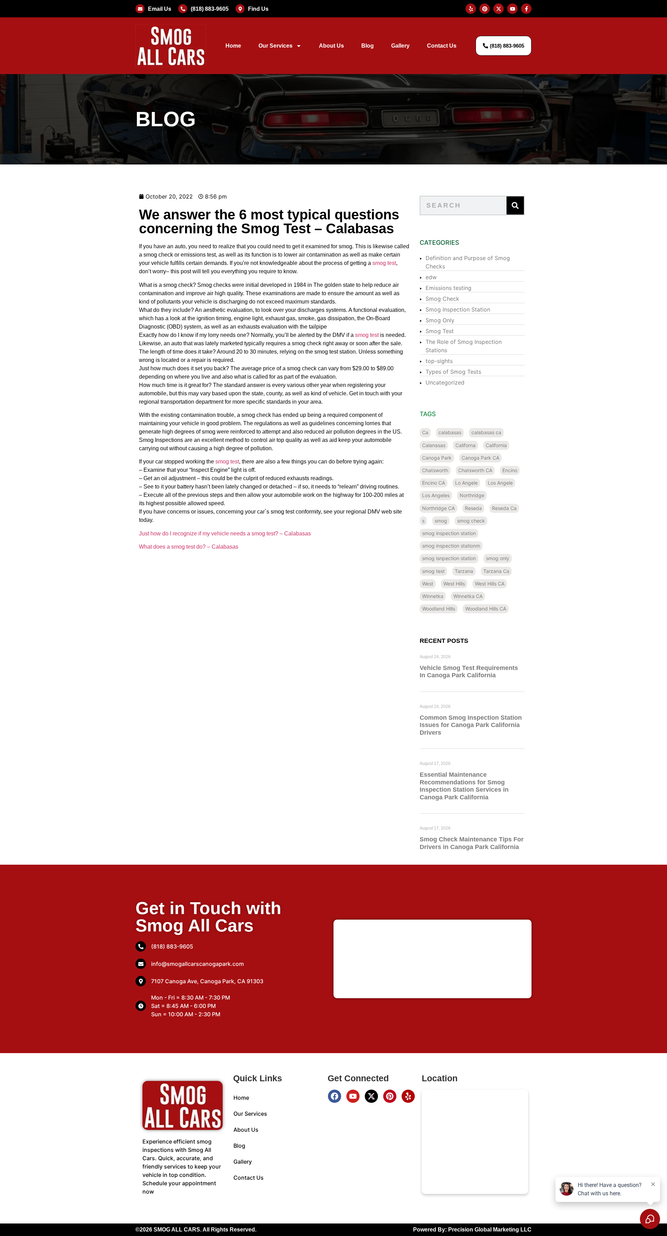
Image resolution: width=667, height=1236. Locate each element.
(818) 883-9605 (210, 9)
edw (431, 277)
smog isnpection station (449, 558)
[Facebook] (334, 1096)
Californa (465, 445)
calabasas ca (486, 432)
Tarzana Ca (496, 571)
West (427, 584)
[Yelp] (408, 1096)
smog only (497, 558)
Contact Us (441, 46)
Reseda (473, 508)
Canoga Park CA (480, 458)
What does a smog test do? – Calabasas (188, 547)
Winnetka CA (468, 596)
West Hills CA (489, 584)
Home (233, 46)
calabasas (449, 432)
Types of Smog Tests (453, 371)
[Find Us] (240, 8)
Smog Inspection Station (458, 309)
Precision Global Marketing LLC (490, 1230)
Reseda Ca (504, 508)
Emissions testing (448, 287)
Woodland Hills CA (485, 609)
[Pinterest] (389, 1096)
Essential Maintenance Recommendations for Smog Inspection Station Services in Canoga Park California (464, 786)
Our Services (275, 46)
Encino (509, 470)
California (496, 445)
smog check (471, 521)
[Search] (515, 205)
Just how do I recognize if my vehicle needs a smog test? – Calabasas (225, 533)
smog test (384, 263)
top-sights (439, 360)
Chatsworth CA (475, 470)
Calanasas (433, 445)
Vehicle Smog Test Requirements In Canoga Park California (469, 671)
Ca (425, 432)
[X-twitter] (371, 1096)
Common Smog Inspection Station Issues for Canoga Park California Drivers (471, 725)
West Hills (454, 584)
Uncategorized (445, 382)
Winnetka (432, 596)
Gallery (400, 46)
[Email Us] (140, 8)
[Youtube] (353, 1096)
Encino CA (433, 483)
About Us (331, 46)
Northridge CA (438, 508)
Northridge (472, 495)
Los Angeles (436, 495)
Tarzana (464, 571)
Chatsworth (435, 470)
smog (441, 521)
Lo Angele (466, 483)
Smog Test (440, 331)
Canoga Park (437, 458)
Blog (367, 46)
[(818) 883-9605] (182, 8)
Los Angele (500, 483)
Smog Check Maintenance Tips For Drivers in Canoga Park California (472, 843)
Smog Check (442, 298)
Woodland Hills (438, 609)
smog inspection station (449, 533)
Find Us (258, 9)
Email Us (159, 9)
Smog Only (440, 320)
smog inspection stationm (451, 546)
